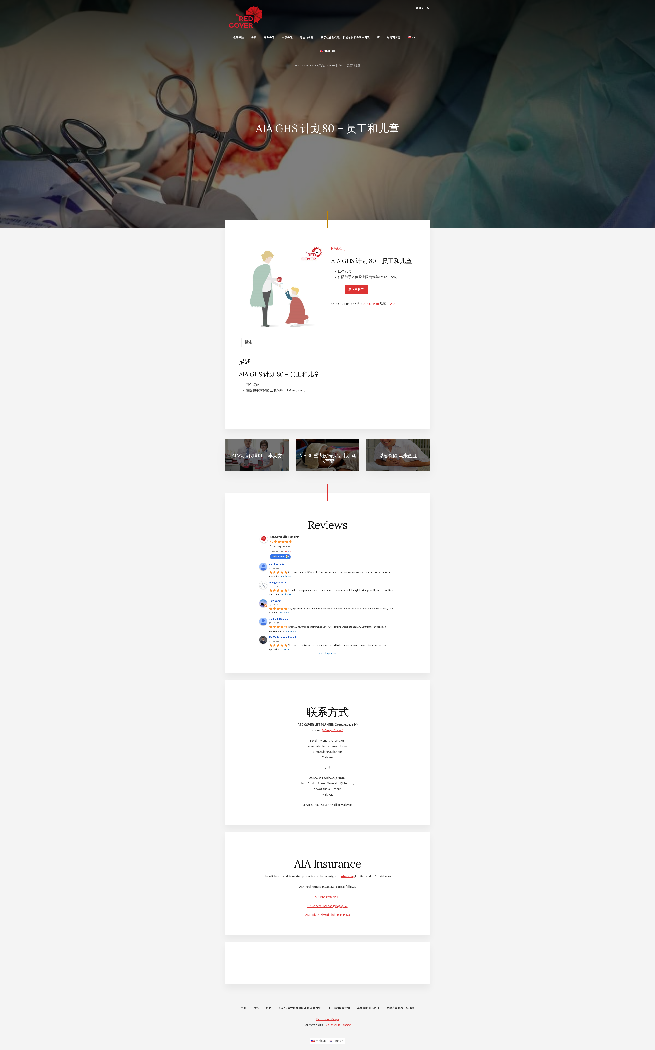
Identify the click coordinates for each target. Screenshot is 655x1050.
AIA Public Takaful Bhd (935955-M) (327, 915)
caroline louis (276, 564)
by (46, 1044)
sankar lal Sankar (278, 619)
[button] (317, 252)
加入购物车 (356, 289)
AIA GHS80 (371, 304)
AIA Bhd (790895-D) (327, 897)
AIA (392, 304)
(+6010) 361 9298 (332, 730)
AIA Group (348, 876)
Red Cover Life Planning (284, 536)
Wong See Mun (277, 582)
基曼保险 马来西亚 (398, 456)
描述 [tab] (248, 342)
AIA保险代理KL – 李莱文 (257, 456)
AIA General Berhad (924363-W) (327, 906)
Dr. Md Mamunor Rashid (282, 637)
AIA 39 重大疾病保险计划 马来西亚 (327, 459)
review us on (278, 556)
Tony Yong (275, 600)
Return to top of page (327, 1019)
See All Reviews (327, 653)
